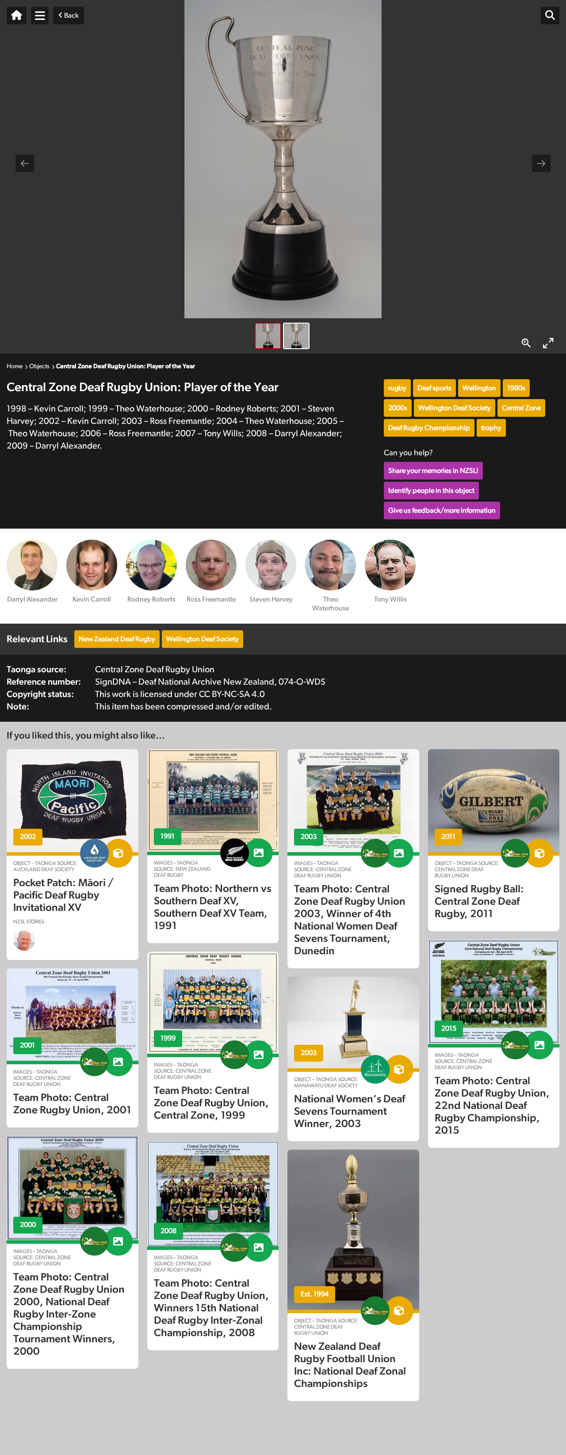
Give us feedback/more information (442, 510)
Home (15, 366)
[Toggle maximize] (548, 343)
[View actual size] (526, 343)
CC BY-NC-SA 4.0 (232, 694)
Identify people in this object (431, 490)
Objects (39, 366)
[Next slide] (541, 163)
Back (71, 15)
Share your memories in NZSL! (433, 470)
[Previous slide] (24, 163)
